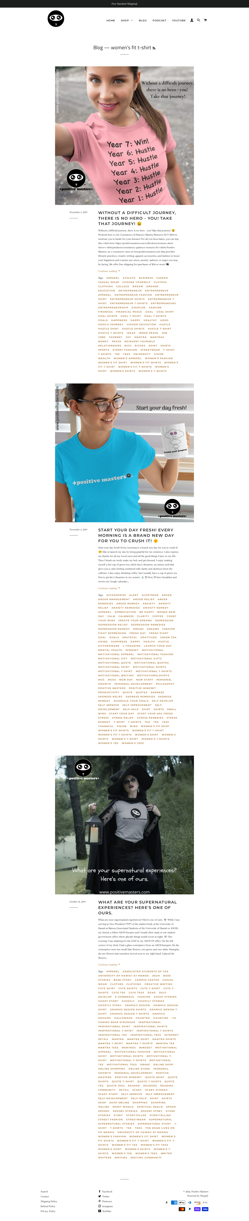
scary (137, 1089)
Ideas (131, 333)
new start (144, 679)
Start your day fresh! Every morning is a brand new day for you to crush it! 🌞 (136, 535)
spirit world (123, 1106)
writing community (146, 1157)
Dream (138, 286)
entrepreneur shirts (127, 299)
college (123, 286)
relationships (109, 345)
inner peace (148, 333)
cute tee (119, 992)
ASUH (156, 975)
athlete (129, 278)
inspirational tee (112, 1034)
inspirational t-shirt (115, 1030)
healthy (150, 320)
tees (126, 354)
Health (149, 641)
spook (171, 1106)
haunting (161, 1018)
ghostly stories (151, 1001)
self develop (162, 700)
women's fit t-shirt (148, 730)
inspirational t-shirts (155, 1030)
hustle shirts (133, 328)
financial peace (129, 311)
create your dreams (135, 620)
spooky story (152, 1111)
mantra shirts (164, 1039)
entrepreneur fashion (133, 294)
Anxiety (149, 603)
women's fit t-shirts (135, 366)
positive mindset (142, 688)
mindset (132, 650)
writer (166, 1153)
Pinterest (107, 1201)
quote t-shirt (123, 1081)
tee (117, 354)
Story (118, 1115)
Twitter (105, 1196)
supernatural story (154, 1123)
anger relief (143, 599)
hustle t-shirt (159, 328)
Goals (103, 320)
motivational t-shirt (115, 671)
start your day (121, 713)
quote (128, 692)
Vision (159, 354)
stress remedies (150, 717)
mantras (157, 337)
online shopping (111, 1068)
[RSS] (153, 48)
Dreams (152, 286)
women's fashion (159, 358)
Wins (134, 726)
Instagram (107, 1206)
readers (150, 1085)
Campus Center (147, 979)
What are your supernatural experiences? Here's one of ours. (137, 907)
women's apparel (128, 358)
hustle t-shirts (110, 333)
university (142, 354)
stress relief (123, 717)
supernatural (160, 1119)
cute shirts (127, 988)
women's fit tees (154, 1144)
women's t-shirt (125, 739)
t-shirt (169, 349)
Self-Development (113, 1098)
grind (103, 641)
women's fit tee (125, 1144)
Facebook (107, 1191)
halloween (123, 1018)
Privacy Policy (48, 1211)
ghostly (128, 1001)
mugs (112, 679)
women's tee (108, 743)
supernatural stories (116, 1123)
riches (140, 345)
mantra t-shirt (110, 1043)
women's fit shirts (145, 362)
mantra (140, 337)
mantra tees (108, 1047)
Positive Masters (199, 1191)
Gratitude (148, 637)
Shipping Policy (49, 1201)
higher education (141, 324)
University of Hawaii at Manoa (143, 1132)
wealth (104, 358)
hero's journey (111, 324)
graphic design (137, 1005)
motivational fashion (155, 654)
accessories (116, 595)
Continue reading (108, 271)
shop (102, 1102)
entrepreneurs (163, 303)
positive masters (112, 688)
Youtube (179, 20)
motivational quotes (151, 662)
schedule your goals (131, 700)
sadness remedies (140, 696)
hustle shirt (108, 328)
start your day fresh (155, 713)
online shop (163, 1064)
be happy (146, 612)
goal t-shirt (131, 316)
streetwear (150, 349)
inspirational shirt (114, 1026)
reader (134, 1085)
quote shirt (155, 1077)
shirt (153, 345)
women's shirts (122, 371)
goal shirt (165, 311)
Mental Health (110, 650)
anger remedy (128, 603)
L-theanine (132, 645)
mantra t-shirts (139, 1043)
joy (128, 337)
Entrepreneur (130, 290)
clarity (143, 616)
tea (147, 722)
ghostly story (110, 1005)
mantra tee (165, 1043)
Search (44, 1191)
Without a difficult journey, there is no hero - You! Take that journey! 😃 (137, 218)
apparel (113, 278)
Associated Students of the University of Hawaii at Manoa (133, 973)
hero (164, 320)
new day (126, 679)
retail (124, 1089)
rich (128, 345)
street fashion (125, 349)
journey (116, 337)
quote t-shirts (149, 1081)
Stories (104, 1115)
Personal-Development (134, 684)
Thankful (106, 726)
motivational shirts (149, 667)
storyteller (136, 1115)
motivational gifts (146, 658)
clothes (160, 282)
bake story (123, 979)
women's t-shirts (153, 371)
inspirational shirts (151, 1026)
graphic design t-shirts (129, 1013)
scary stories (156, 1089)
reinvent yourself (139, 341)
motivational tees (122, 1064)
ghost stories (165, 996)
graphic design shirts (128, 1009)
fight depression (112, 633)
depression (164, 620)
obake (145, 1064)
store (170, 1111)
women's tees (133, 743)
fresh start (159, 633)
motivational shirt (114, 667)
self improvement (137, 705)
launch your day (158, 645)
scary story (108, 1094)
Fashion (155, 307)
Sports (103, 349)
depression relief (113, 624)
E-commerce (124, 996)
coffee (158, 616)
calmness (126, 616)
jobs (102, 337)
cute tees (136, 992)
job (164, 333)
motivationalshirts (153, 675)
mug (101, 679)
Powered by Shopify (197, 1195)
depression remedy (114, 629)
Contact (45, 1196)
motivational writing (116, 675)
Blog (143, 20)
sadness (157, 692)
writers (104, 1157)
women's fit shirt (112, 362)
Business (146, 278)
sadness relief (110, 696)
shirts (166, 345)
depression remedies (148, 624)
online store (139, 1068)
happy (135, 320)
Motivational (153, 650)
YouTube (106, 1211)
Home (111, 20)
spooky (104, 1111)
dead (152, 992)
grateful (129, 637)
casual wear (108, 282)
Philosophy (165, 684)
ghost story (108, 1001)
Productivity (108, 692)
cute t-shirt (150, 988)
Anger (167, 595)
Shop (125, 20)
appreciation (125, 612)
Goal (149, 311)
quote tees (116, 1085)
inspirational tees (145, 1034)
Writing (121, 1157)
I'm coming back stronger (137, 1020)
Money (103, 341)
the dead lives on (160, 1128)
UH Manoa (106, 1132)
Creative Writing (159, 984)
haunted (143, 1018)
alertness (150, 595)
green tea (168, 637)
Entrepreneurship (113, 307)
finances (105, 311)
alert (134, 595)
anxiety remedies (126, 607)
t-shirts (104, 354)
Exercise (139, 307)
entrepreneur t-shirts (129, 303)
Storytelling (160, 1115)
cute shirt (106, 988)
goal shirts (107, 316)
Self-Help (131, 709)
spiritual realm (150, 1106)
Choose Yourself (136, 282)
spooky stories (125, 1111)
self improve (108, 705)
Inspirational (150, 1022)
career (162, 278)
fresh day (138, 633)
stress (103, 717)
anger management (114, 599)
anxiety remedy (156, 607)
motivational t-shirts (154, 671)
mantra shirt (138, 1039)
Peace (116, 341)
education (106, 290)
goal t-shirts (155, 316)
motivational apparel (116, 654)
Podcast (159, 20)
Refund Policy (48, 1206)
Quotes (142, 692)
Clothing (105, 286)
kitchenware (109, 645)
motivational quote (114, 662)
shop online (119, 1102)
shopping (140, 1102)
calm (111, 616)
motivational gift (113, 658)
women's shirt (147, 734)
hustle (165, 324)
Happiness (119, 320)
